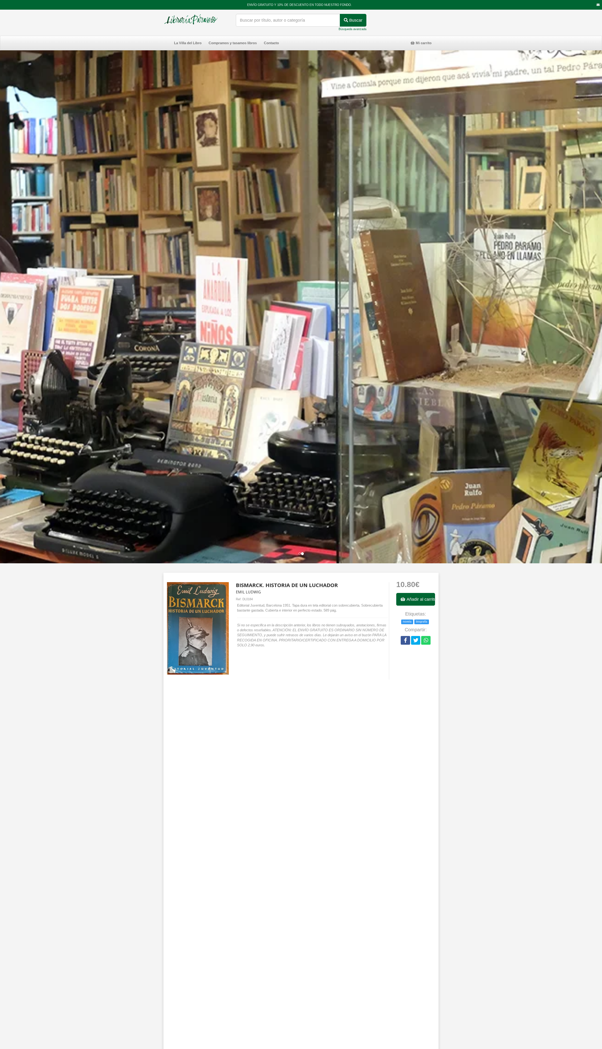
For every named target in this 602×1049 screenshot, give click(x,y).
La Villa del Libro (188, 43)
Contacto (271, 43)
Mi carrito (423, 43)
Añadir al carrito (420, 599)
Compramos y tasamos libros (233, 43)
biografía (421, 621)
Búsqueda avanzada (352, 29)
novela (407, 621)
